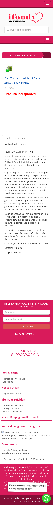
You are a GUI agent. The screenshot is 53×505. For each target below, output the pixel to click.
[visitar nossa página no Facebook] (23, 341)
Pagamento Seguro (12, 393)
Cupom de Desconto (13, 405)
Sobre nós (8, 381)
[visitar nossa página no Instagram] (29, 341)
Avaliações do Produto (15, 144)
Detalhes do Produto (15, 138)
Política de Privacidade (14, 378)
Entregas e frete (11, 408)
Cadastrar (27, 326)
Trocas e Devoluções (13, 411)
